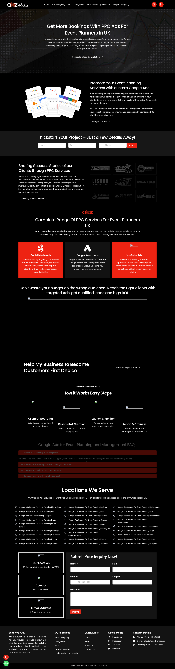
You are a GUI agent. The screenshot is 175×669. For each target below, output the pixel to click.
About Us (89, 645)
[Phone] (6, 657)
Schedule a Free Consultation (86, 57)
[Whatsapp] (6, 663)
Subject (116, 576)
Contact (41, 585)
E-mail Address (41, 608)
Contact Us (90, 649)
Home (46, 4)
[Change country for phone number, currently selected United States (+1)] (101, 145)
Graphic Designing (121, 4)
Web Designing (58, 4)
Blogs (87, 641)
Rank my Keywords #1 (126, 367)
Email (115, 564)
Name (74, 564)
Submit (131, 145)
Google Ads (79, 4)
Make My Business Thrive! (32, 198)
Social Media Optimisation (98, 4)
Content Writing (62, 649)
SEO (69, 4)
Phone (74, 576)
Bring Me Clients (99, 121)
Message (75, 589)
